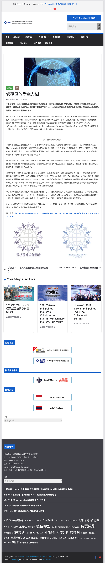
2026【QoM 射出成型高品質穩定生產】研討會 (58, 4)
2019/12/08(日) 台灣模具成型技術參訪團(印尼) (17, 308)
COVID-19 (48, 520)
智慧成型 (88, 526)
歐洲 (17, 88)
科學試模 (62, 538)
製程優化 (87, 538)
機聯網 (75, 532)
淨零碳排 (84, 533)
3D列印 (7, 520)
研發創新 (53, 538)
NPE (69, 521)
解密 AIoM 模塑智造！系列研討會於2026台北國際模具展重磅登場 (30, 494)
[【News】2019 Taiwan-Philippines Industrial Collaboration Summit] (86, 287)
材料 (27, 533)
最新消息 (16, 37)
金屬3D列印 (7, 543)
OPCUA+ (23, 43)
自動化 (80, 538)
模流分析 (63, 532)
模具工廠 (40, 533)
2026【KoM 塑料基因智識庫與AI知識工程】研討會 (24, 511)
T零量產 (74, 521)
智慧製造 (18, 532)
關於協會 (48, 43)
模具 (32, 532)
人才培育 (83, 520)
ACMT (25, 99)
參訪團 (94, 520)
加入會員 (37, 43)
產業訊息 (56, 37)
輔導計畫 (84, 37)
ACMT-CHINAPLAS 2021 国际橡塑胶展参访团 (77, 267)
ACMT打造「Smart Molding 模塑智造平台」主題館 (24, 500)
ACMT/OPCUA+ (32, 520)
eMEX (57, 521)
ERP (61, 521)
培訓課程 (70, 37)
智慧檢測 (7, 533)
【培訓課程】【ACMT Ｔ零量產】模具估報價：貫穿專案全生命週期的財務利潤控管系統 (38, 489)
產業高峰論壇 (30, 538)
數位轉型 (43, 526)
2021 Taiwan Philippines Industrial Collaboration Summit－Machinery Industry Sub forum (52, 313)
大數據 (6, 527)
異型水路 (44, 538)
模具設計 (50, 532)
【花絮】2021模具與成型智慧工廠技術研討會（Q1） (27, 269)
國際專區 (9, 43)
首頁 (7, 37)
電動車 (15, 542)
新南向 (54, 527)
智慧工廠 (75, 526)
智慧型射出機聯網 (64, 527)
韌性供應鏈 (24, 542)
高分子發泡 (33, 542)
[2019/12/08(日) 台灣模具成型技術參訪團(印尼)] (19, 287)
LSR (65, 520)
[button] (33, 37)
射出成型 (14, 527)
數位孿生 (31, 527)
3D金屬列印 (17, 520)
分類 (5, 417)
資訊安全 (93, 538)
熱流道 (92, 532)
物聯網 (6, 538)
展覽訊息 (42, 37)
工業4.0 (23, 526)
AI (40, 521)
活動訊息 (28, 37)
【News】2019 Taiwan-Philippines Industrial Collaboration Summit (85, 311)
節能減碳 (72, 538)
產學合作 (16, 538)
